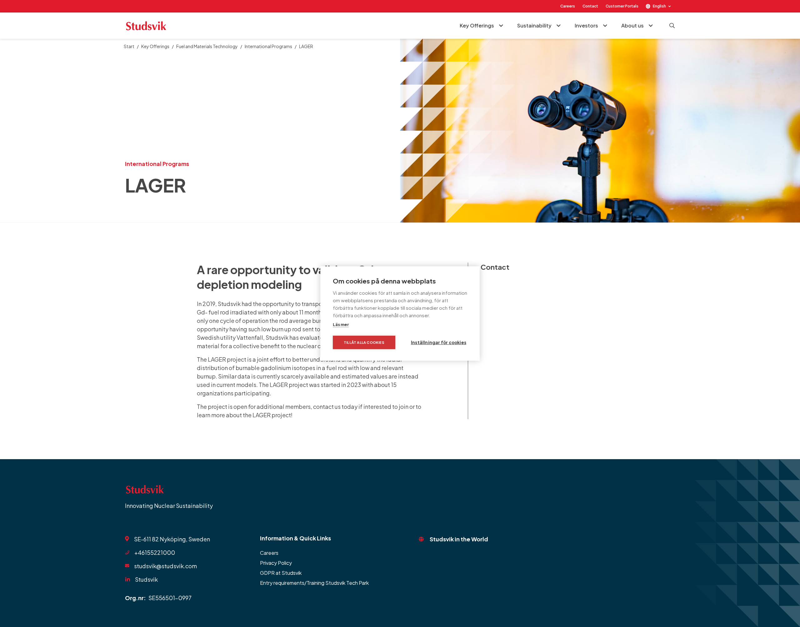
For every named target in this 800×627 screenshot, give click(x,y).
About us (632, 25)
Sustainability (534, 25)
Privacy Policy (276, 562)
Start (129, 46)
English (659, 6)
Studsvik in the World (459, 539)
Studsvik (146, 579)
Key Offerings (477, 25)
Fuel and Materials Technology (207, 46)
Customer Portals (622, 6)
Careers (567, 6)
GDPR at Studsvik (281, 572)
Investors (586, 25)
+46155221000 (154, 552)
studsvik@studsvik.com (165, 565)
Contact (590, 6)
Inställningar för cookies (438, 342)
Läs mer (341, 324)
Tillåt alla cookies (364, 342)
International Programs (268, 46)
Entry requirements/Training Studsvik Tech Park (314, 582)
